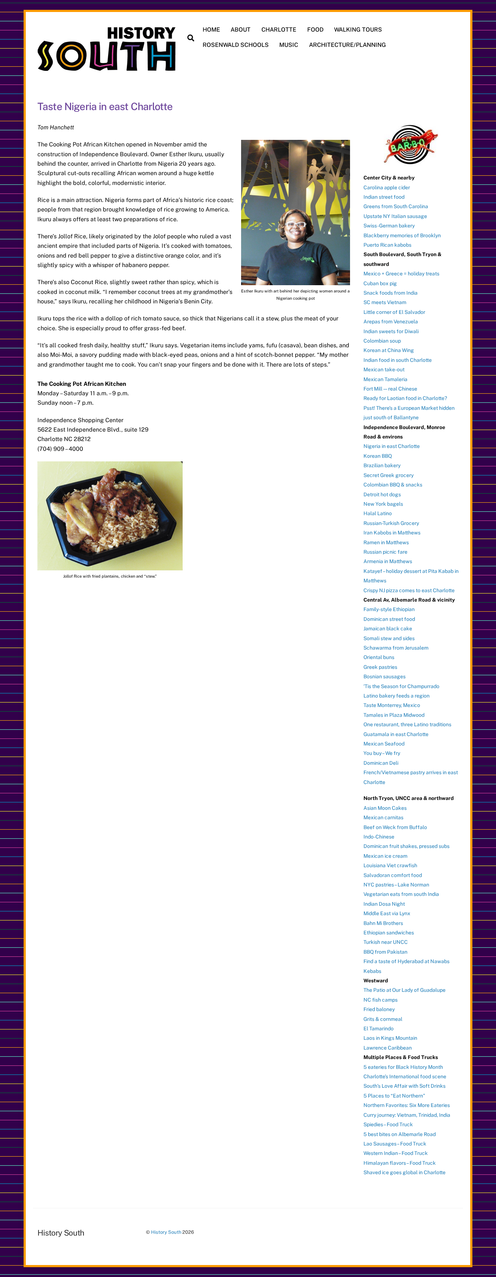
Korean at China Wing (388, 350)
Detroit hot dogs (382, 494)
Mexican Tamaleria (385, 379)
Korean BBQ (377, 456)
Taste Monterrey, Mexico (391, 705)
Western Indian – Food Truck (395, 1153)
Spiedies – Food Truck (388, 1124)
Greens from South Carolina (395, 206)
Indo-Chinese (378, 837)
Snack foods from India (390, 293)
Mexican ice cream (385, 856)
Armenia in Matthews (387, 561)
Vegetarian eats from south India (401, 894)
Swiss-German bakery (389, 226)
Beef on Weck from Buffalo (395, 827)
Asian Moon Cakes (385, 808)
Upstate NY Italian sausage (395, 216)
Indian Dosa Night (384, 904)
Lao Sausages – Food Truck (394, 1144)
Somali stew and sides (389, 638)
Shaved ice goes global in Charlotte (404, 1172)
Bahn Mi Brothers (383, 923)
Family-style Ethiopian (389, 609)
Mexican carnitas (383, 817)
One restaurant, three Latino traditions (407, 724)
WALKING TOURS (358, 29)
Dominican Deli (380, 763)
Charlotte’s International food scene (404, 1076)
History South (166, 1232)
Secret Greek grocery (388, 475)
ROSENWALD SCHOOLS (236, 44)
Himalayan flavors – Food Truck (399, 1163)
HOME (211, 29)
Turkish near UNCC (385, 942)
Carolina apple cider (386, 187)
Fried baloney (379, 1009)
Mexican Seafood (383, 744)
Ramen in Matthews (386, 542)
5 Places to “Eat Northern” (394, 1096)
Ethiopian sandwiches (388, 932)
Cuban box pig (380, 283)
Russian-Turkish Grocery (391, 523)
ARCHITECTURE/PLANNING (347, 44)
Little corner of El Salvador (394, 312)
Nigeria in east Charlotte (391, 446)
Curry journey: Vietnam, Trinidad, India (406, 1115)
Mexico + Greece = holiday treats (401, 273)
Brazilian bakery (382, 465)
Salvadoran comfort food (392, 875)
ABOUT (241, 29)
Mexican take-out (383, 369)
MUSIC (288, 44)
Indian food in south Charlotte (397, 360)
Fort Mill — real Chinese (390, 389)
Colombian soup (382, 341)
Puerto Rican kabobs (387, 245)
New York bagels (383, 504)
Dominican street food (389, 619)
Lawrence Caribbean (387, 1048)
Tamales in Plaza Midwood (393, 715)
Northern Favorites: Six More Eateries (406, 1105)
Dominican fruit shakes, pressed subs (406, 846)
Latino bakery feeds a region (396, 696)
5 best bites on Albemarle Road (399, 1134)
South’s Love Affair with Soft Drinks (404, 1086)
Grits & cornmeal (382, 1019)
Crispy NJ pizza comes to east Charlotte (409, 590)
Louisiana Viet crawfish (390, 865)
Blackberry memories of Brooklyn (402, 235)
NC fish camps (380, 1000)
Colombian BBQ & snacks (392, 485)
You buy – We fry (381, 753)
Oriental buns (378, 657)
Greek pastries (380, 667)
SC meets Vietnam (384, 302)
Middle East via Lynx (386, 913)
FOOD (315, 29)
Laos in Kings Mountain (390, 1038)
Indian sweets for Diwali (391, 331)
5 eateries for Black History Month (403, 1067)
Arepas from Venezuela (390, 321)
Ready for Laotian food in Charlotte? (405, 398)
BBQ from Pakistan (385, 952)
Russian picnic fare (385, 552)
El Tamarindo (378, 1028)
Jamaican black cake (387, 628)
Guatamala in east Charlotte (395, 734)
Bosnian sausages (384, 676)
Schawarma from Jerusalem (395, 648)
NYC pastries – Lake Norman (396, 885)
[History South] (107, 67)
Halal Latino (377, 513)
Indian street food (383, 197)
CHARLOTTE (278, 29)
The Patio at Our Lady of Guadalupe (404, 990)
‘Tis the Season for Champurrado (401, 686)
